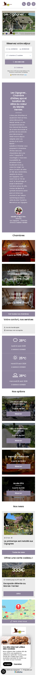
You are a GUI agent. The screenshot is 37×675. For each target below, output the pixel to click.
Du (9, 49)
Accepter (7, 664)
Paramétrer (18, 664)
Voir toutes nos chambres (18, 314)
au (20, 49)
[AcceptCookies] (3, 671)
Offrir (18, 594)
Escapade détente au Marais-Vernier (14, 584)
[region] (16, 652)
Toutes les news (18, 552)
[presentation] (5, 30)
